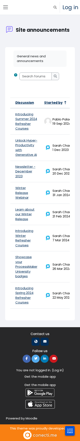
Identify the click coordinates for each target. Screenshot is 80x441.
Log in (70, 7)
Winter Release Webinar (22, 193)
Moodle (31, 418)
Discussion (24, 102)
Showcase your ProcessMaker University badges (26, 266)
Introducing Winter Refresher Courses (24, 237)
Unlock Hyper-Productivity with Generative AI (26, 147)
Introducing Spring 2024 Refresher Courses (24, 295)
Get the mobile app (40, 376)
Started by (53, 102)
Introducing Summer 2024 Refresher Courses (26, 121)
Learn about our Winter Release (25, 214)
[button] (55, 7)
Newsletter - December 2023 (25, 171)
